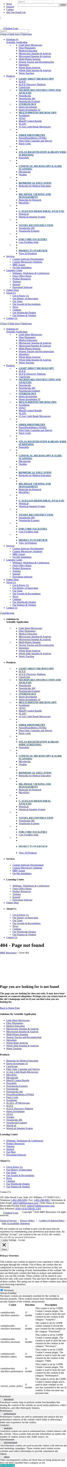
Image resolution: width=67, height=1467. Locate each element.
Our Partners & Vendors (18, 1186)
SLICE (9, 1105)
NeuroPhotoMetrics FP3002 (20, 1094)
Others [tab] (3, 1454)
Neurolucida (12, 1089)
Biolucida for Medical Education (22, 1060)
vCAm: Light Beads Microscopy (22, 1072)
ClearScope (12, 1066)
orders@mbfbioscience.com (40, 1205)
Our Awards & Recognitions (20, 1175)
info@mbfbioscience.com (25, 1203)
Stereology (11, 1040)
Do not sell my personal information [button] (17, 1237)
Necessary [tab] (5, 1287)
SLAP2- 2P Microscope (18, 1103)
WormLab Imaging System (19, 1128)
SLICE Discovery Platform (19, 1108)
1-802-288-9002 (42, 1200)
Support (10, 6)
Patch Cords (12, 1097)
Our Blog (11, 1152)
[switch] (2, 1399)
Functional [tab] (5, 1396)
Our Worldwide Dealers (18, 1184)
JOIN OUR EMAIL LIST (28, 1208)
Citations (10, 1181)
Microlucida (12, 1077)
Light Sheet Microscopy (18, 1020)
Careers (10, 9)
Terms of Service (8, 1220)
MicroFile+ (11, 1074)
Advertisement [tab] (7, 1439)
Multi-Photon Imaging (17, 1034)
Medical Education (15, 1026)
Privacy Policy (27, 1220)
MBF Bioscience (8, 952)
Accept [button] (21, 1240)
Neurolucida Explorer (17, 1086)
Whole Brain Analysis (17, 1043)
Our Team (11, 1172)
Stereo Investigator (15, 1111)
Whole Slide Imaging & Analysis (22, 1045)
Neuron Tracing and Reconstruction (23, 1037)
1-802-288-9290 (19, 1200)
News (9, 4)
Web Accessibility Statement (16, 1223)
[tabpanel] (33, 1345)
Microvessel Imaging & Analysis (22, 1031)
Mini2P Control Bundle (17, 1080)
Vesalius (10, 1117)
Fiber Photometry (14, 1023)
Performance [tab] (6, 1410)
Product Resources (15, 1143)
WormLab (11, 1125)
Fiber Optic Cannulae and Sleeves (23, 1069)
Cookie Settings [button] (8, 1240)
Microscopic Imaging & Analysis (22, 1028)
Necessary (9, 1290)
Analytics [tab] (4, 1425)
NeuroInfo (11, 1083)
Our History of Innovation (19, 1169)
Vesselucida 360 (14, 1120)
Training (10, 1146)
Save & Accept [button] (7, 1465)
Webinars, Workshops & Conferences (24, 1140)
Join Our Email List (16, 12)
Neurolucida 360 (14, 1091)
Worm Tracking (14, 1048)
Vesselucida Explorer (16, 1122)
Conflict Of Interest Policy (52, 1220)
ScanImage (11, 1100)
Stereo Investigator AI (17, 1063)
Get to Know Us (14, 1167)
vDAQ (9, 1114)
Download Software (16, 1154)
